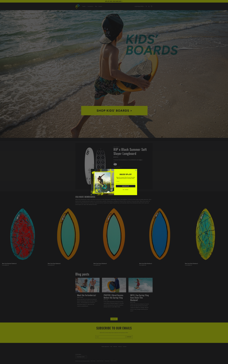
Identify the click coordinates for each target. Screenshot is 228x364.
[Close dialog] (136, 170)
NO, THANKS (125, 189)
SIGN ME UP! (125, 186)
